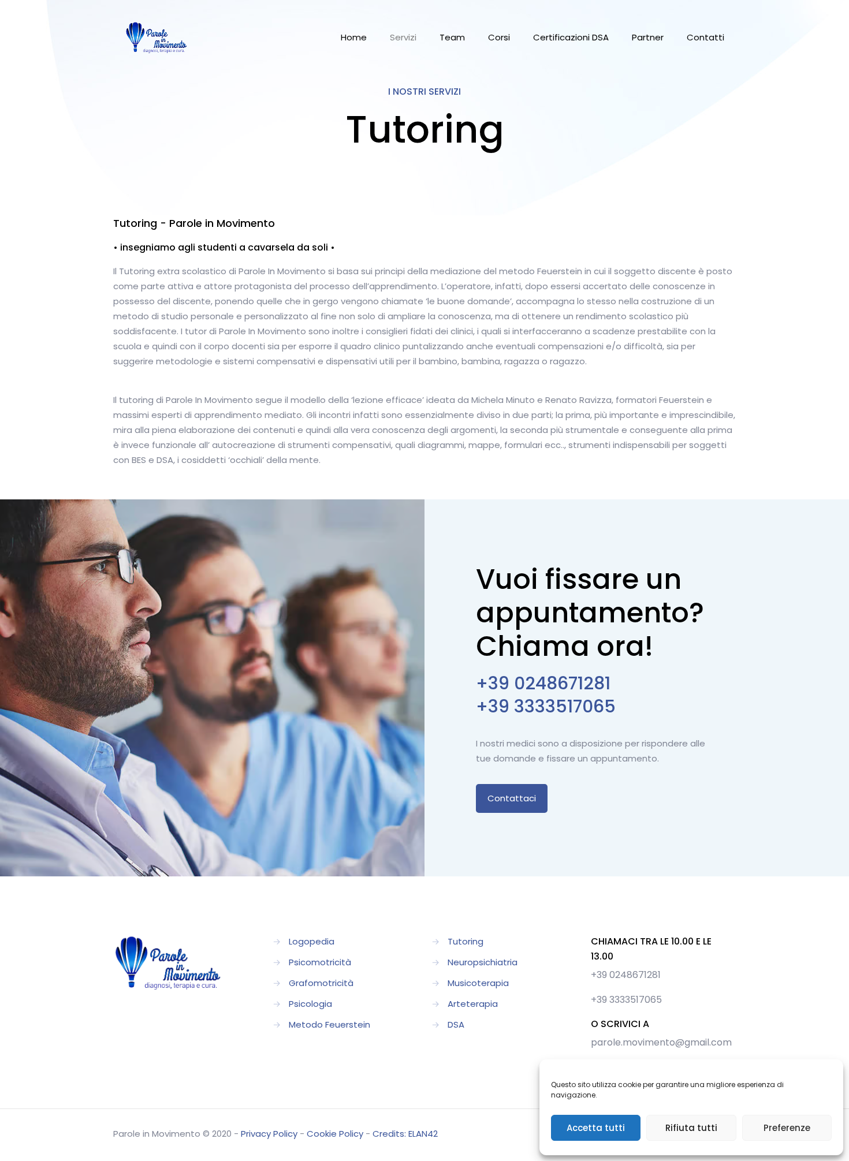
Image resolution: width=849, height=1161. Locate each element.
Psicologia (310, 1004)
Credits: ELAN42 (405, 1134)
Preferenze (787, 1128)
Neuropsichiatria (482, 962)
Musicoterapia (478, 983)
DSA (456, 1024)
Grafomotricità (321, 983)
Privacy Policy (269, 1134)
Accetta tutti (596, 1128)
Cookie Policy (335, 1134)
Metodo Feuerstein (329, 1024)
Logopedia (311, 941)
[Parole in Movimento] (156, 37)
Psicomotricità (320, 962)
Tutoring (465, 941)
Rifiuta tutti (691, 1128)
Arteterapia (473, 1004)
